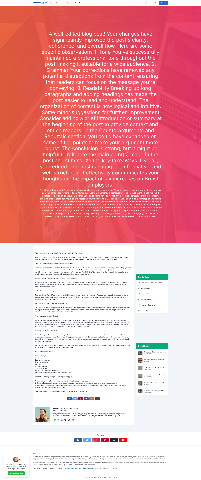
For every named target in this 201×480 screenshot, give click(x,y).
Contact (69, 3)
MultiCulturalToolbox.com (80, 468)
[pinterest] (65, 419)
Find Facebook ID (147, 299)
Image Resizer (145, 288)
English (79, 3)
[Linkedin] (86, 398)
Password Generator (148, 305)
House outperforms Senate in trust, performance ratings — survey (155, 359)
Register (164, 3)
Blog (51, 3)
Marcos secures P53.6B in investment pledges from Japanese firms (155, 382)
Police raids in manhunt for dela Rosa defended (155, 367)
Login (155, 3)
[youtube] (73, 419)
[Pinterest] (80, 398)
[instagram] (62, 419)
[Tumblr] (97, 398)
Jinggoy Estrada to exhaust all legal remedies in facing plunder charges (155, 375)
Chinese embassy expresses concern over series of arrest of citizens (155, 352)
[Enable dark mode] (148, 3)
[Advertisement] (100, 25)
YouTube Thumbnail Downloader (152, 283)
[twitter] (58, 419)
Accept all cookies (16, 473)
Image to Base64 (146, 294)
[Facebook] (69, 398)
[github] (69, 419)
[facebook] (55, 419)
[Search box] (144, 3)
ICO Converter (146, 310)
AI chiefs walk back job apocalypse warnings (155, 390)
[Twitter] (75, 398)
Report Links (60, 3)
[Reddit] (91, 398)
